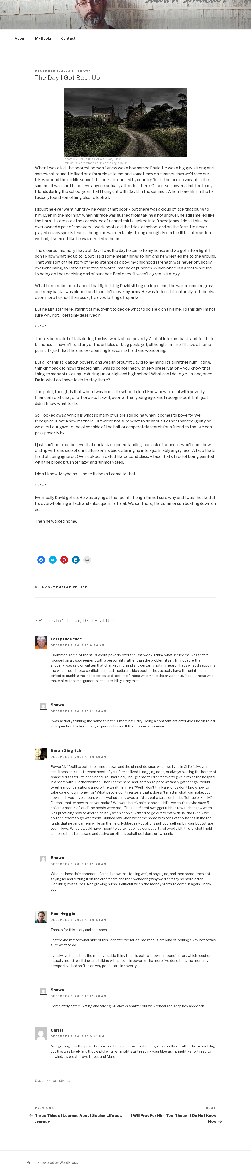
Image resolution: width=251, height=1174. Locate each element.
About (20, 38)
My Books (43, 38)
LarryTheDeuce (66, 639)
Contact (68, 38)
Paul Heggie (63, 913)
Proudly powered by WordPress (52, 1163)
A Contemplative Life (65, 587)
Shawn (84, 70)
